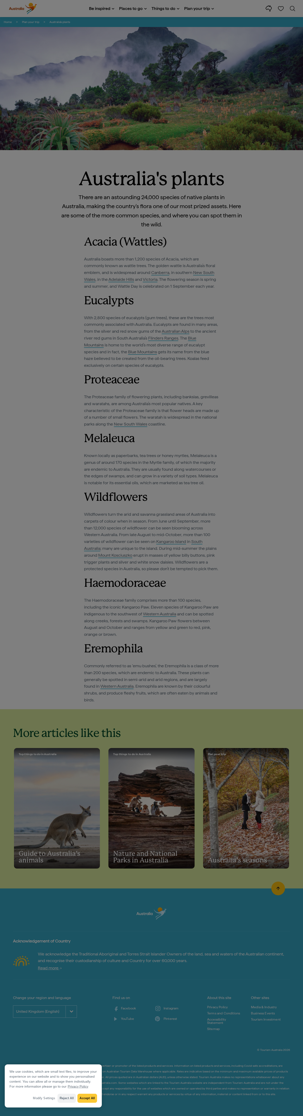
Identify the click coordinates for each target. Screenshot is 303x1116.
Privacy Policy (78, 1086)
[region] (53, 1085)
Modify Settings (44, 1098)
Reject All (67, 1098)
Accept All (87, 1098)
